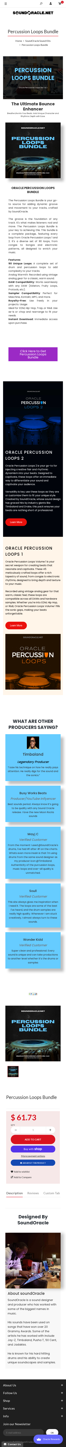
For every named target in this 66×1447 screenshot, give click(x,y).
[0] (59, 4)
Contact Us (13, 1444)
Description (14, 1193)
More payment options (33, 1155)
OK (52, 1433)
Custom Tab (51, 1193)
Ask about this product (34, 1163)
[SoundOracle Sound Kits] (33, 13)
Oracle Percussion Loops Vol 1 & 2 (33, 87)
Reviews (33, 1193)
